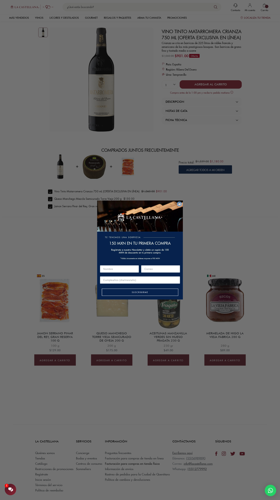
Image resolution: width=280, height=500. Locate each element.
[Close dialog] (179, 204)
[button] (140, 292)
